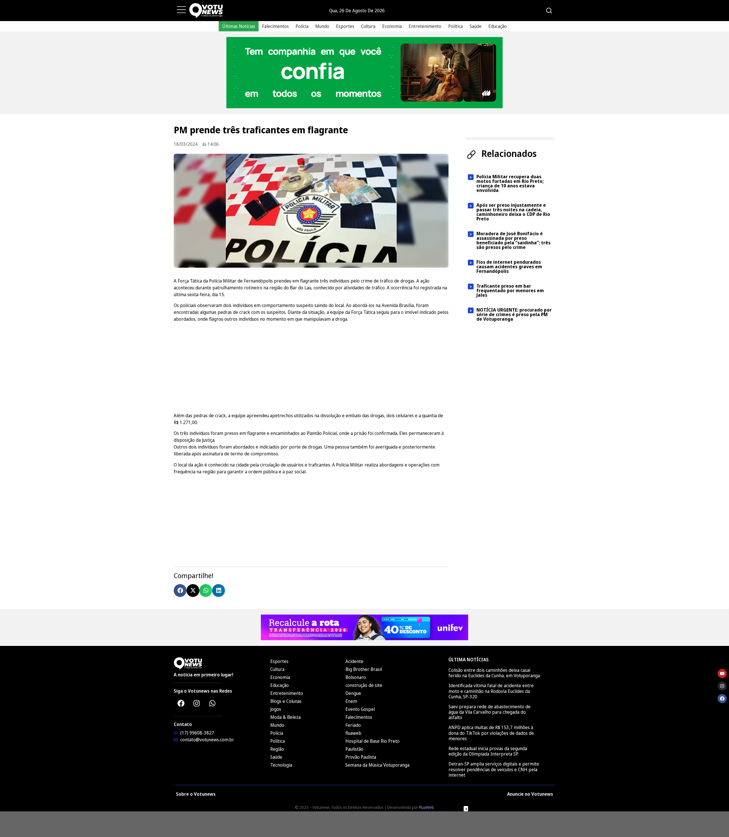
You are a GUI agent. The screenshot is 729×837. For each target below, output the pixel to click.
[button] (180, 590)
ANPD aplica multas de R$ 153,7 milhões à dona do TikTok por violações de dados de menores (491, 732)
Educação (497, 26)
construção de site (363, 685)
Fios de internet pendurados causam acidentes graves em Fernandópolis (509, 266)
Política (455, 26)
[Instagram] (196, 703)
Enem (351, 701)
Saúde (476, 26)
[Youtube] (722, 673)
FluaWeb (426, 807)
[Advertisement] (311, 366)
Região (277, 749)
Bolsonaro (355, 677)
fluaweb (353, 733)
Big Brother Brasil (363, 669)
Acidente (354, 661)
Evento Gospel (360, 709)
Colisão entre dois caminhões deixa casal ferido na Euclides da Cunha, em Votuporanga (494, 673)
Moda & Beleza (285, 717)
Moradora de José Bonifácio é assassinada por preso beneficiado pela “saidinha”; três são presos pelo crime (513, 240)
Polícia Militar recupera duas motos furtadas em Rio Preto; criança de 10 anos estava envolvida (510, 183)
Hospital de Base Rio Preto (372, 741)
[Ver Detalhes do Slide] (364, 72)
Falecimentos (275, 26)
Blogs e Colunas (286, 701)
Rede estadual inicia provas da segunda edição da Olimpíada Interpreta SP (488, 751)
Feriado (353, 725)
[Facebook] (181, 703)
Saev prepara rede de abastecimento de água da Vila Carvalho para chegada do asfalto (490, 712)
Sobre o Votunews (196, 794)
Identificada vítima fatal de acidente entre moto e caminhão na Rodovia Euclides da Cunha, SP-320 (491, 690)
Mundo (322, 26)
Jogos (275, 709)
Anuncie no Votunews (530, 794)
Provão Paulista (360, 757)
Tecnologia (281, 765)
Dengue (353, 693)
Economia (392, 26)
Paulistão (354, 749)
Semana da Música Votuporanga (377, 765)
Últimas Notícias (238, 26)
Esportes (345, 26)
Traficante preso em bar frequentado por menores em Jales (510, 290)
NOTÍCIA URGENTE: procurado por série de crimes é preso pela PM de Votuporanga (514, 314)
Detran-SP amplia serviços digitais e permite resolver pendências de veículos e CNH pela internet (494, 769)
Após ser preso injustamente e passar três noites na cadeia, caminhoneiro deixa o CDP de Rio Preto (513, 212)
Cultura (368, 26)
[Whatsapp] (212, 703)
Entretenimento (425, 26)
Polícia (302, 26)
